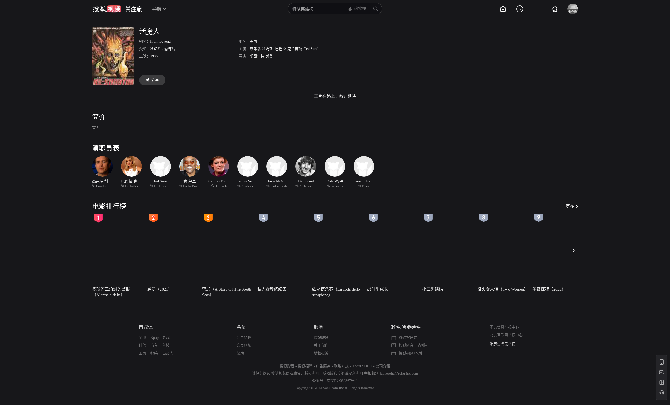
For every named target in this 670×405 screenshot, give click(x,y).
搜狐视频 (106, 9)
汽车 (154, 345)
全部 (142, 338)
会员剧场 (244, 345)
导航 (156, 9)
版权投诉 (321, 353)
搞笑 (154, 353)
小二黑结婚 (432, 289)
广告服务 (323, 366)
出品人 (167, 353)
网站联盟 (321, 338)
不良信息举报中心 (504, 327)
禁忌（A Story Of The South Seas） (226, 292)
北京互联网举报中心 (506, 335)
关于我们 (321, 345)
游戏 (166, 338)
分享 (155, 80)
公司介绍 (383, 366)
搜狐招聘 (305, 366)
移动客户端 (408, 338)
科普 (142, 345)
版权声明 (311, 373)
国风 (142, 353)
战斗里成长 (377, 289)
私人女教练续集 (272, 289)
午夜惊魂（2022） (549, 289)
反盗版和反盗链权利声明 (343, 373)
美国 (253, 41)
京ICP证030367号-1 (342, 381)
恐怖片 (169, 49)
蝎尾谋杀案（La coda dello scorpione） (336, 292)
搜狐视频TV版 (410, 353)
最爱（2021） (159, 289)
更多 (570, 206)
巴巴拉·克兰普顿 (288, 49)
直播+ (422, 345)
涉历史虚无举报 (502, 344)
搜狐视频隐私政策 (286, 373)
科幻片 (155, 49)
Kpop (154, 338)
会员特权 (244, 338)
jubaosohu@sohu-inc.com (399, 373)
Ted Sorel (311, 49)
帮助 (240, 353)
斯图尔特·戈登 (261, 56)
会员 (241, 327)
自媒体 (146, 327)
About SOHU (362, 366)
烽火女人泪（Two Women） (502, 289)
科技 (166, 345)
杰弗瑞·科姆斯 (261, 49)
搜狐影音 (406, 345)
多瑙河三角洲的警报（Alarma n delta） (111, 292)
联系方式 (341, 366)
